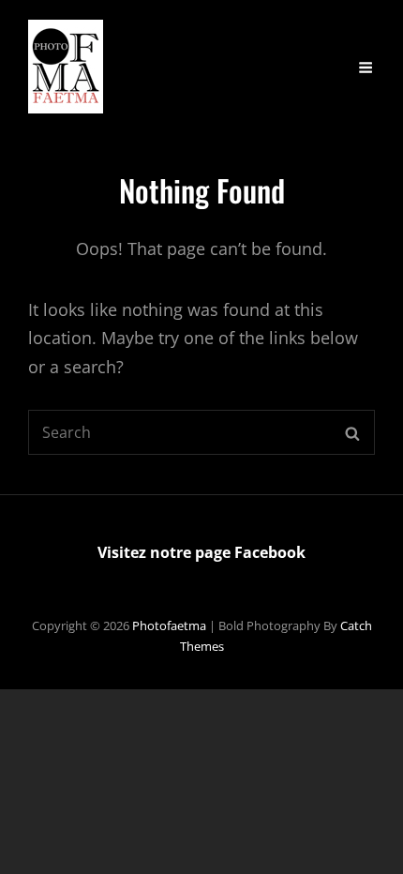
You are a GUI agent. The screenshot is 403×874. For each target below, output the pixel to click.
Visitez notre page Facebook (201, 552)
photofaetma (169, 625)
